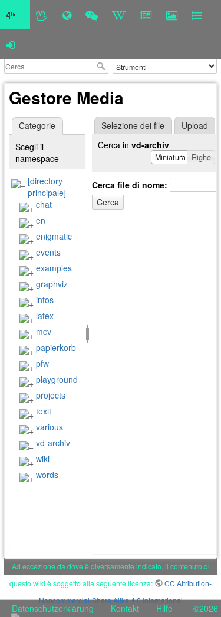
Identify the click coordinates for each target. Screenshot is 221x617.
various (49, 427)
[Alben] (171, 14)
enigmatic (54, 236)
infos (45, 300)
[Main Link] (15, 14)
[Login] (10, 44)
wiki (43, 459)
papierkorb (56, 347)
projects (50, 395)
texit (43, 411)
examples (54, 268)
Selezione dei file (132, 125)
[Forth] (42, 14)
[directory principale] (47, 186)
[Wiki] (118, 14)
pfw (42, 363)
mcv (43, 331)
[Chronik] (67, 14)
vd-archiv (53, 443)
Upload (195, 125)
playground (57, 379)
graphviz (52, 284)
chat (44, 204)
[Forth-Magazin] (146, 14)
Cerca (102, 66)
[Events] (92, 14)
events (48, 252)
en (40, 220)
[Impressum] (197, 14)
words (47, 474)
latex (45, 315)
